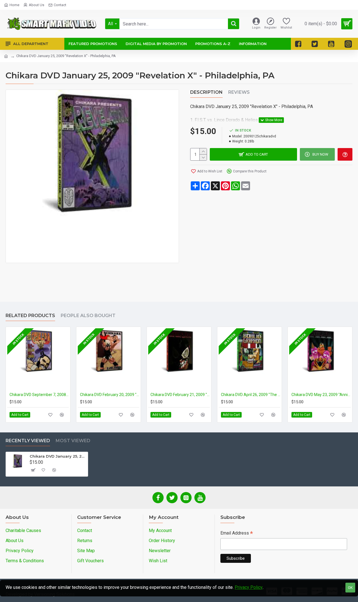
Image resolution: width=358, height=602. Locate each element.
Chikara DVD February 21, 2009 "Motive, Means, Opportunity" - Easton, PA (180, 394)
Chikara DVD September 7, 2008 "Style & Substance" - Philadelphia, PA (39, 394)
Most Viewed (73, 440)
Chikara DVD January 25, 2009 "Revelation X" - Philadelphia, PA (58, 456)
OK (350, 587)
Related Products (30, 315)
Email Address (236, 533)
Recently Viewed (28, 440)
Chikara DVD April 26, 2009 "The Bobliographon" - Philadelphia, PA (250, 394)
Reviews (239, 92)
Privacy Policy (249, 587)
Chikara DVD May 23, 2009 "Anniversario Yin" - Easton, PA (321, 394)
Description (206, 92)
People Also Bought (88, 315)
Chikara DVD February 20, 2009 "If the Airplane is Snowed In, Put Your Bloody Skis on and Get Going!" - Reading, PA (109, 394)
